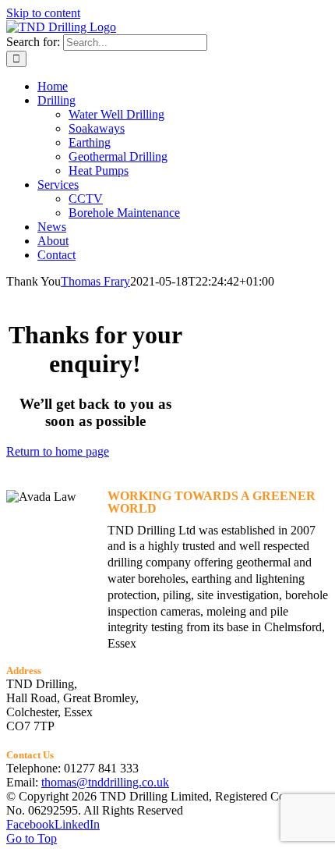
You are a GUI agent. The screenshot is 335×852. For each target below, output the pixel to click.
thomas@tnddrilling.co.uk (105, 782)
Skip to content (43, 13)
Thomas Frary (95, 281)
